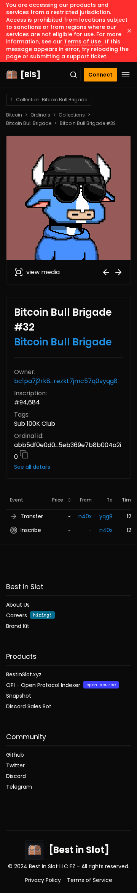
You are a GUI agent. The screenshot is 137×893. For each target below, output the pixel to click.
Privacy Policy (43, 880)
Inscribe (31, 530)
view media (43, 272)
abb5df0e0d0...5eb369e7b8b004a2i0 (67, 451)
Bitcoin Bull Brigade (28, 123)
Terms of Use (83, 41)
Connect (100, 74)
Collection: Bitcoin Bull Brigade (48, 99)
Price (57, 500)
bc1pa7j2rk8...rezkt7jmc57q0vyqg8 (66, 381)
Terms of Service (89, 880)
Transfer (32, 516)
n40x (85, 516)
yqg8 (106, 516)
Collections (72, 115)
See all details (32, 467)
